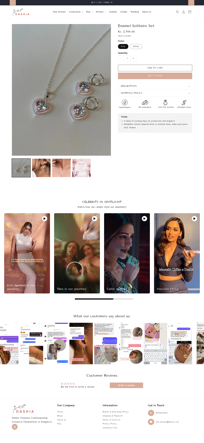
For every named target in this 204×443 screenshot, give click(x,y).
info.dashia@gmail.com (167, 422)
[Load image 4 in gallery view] (61, 168)
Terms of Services (111, 420)
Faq (59, 424)
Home (60, 412)
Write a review (126, 385)
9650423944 (162, 413)
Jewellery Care (110, 428)
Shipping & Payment (113, 416)
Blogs (60, 416)
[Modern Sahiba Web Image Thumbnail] (81, 168)
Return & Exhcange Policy (116, 412)
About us (61, 420)
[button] (75, 12)
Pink (123, 46)
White (136, 46)
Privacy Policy (110, 424)
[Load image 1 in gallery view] (21, 168)
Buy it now (155, 76)
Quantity (123, 53)
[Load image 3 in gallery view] (41, 168)
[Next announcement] (191, 2)
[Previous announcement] (13, 2)
